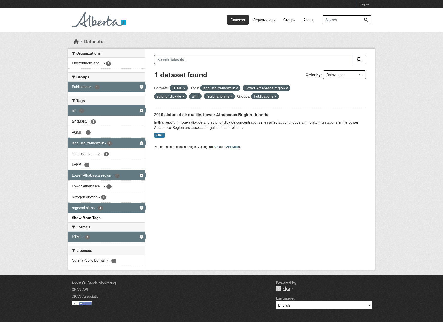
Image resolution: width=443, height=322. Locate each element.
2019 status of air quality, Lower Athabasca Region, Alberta (211, 114)
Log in (364, 4)
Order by (313, 74)
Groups (289, 19)
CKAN (284, 288)
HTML (159, 135)
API (216, 146)
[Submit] (366, 19)
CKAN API (80, 289)
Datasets (237, 19)
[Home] (76, 41)
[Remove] (184, 88)
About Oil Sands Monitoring (94, 282)
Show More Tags (86, 217)
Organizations (264, 19)
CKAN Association (86, 296)
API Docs (232, 146)
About (308, 19)
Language (285, 298)
